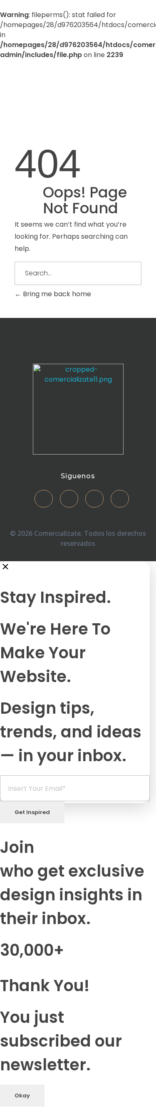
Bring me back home (56, 294)
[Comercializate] (35, 93)
